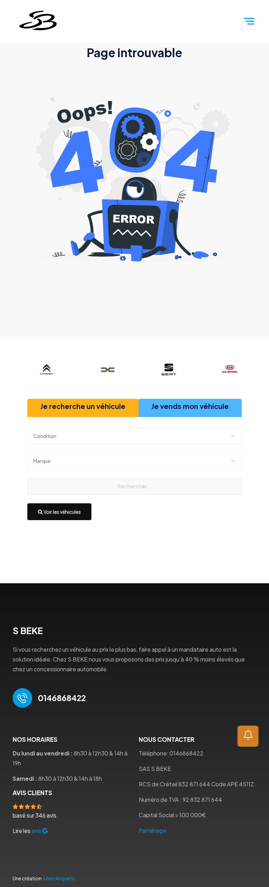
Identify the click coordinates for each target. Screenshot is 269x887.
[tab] (82, 408)
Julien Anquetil (58, 878)
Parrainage (152, 830)
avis (37, 830)
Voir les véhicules (62, 512)
